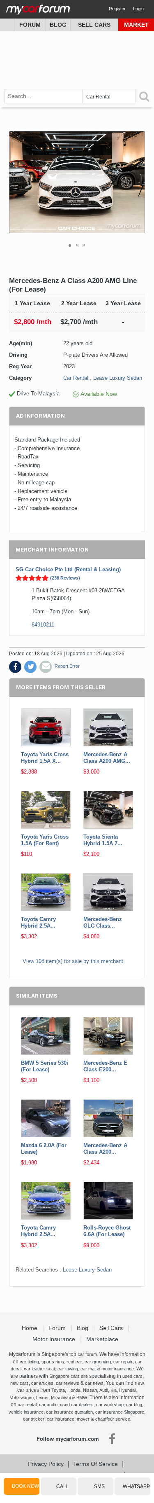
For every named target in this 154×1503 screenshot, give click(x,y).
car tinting (29, 1361)
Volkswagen (22, 1397)
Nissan (90, 1390)
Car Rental (75, 378)
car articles (42, 1383)
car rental (27, 1404)
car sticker (33, 1419)
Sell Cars (94, 24)
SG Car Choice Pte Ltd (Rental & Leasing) (68, 569)
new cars (19, 1383)
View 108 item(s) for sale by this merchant (73, 961)
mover (83, 1419)
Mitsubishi (61, 1397)
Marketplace (103, 1339)
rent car (74, 1361)
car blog (134, 1404)
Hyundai (127, 1390)
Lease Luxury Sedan (117, 378)
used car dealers (77, 1404)
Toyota (58, 1390)
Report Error (67, 666)
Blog (58, 24)
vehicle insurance (26, 1412)
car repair (123, 1361)
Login (138, 8)
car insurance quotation (69, 1412)
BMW (81, 1397)
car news (94, 1383)
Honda (73, 1390)
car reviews (67, 1383)
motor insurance (117, 1368)
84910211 (43, 625)
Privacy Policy (46, 1464)
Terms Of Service (95, 1464)
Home (30, 1328)
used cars (132, 1376)
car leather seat (39, 1368)
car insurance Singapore (119, 1412)
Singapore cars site (68, 1376)
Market (136, 24)
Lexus (42, 1397)
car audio (48, 1404)
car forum (87, 1354)
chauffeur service (112, 1419)
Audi (103, 1390)
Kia (113, 1390)
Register (117, 8)
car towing (67, 1368)
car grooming (98, 1361)
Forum (30, 24)
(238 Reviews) (65, 577)
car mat (88, 1368)
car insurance (60, 1419)
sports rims (52, 1361)
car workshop (110, 1404)
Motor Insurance (54, 1339)
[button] (137, 182)
